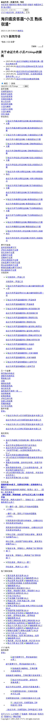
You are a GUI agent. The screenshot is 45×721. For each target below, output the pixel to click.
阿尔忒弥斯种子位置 (9, 265)
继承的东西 (6, 383)
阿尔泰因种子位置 (8, 270)
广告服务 (24, 714)
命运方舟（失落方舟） (15, 13)
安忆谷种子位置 (7, 252)
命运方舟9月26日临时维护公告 (29, 71)
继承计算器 (22, 5)
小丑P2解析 (6, 106)
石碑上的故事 (6, 401)
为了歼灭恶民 (6, 406)
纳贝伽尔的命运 (7, 373)
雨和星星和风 (6, 386)
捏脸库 (30, 5)
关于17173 (5, 714)
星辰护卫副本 (6, 94)
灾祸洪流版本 (6, 99)
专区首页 (5, 5)
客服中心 (8, 716)
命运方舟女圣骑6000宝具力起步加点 (21, 445)
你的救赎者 (6, 393)
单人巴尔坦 (6, 101)
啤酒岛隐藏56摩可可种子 (11, 268)
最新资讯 (13, 5)
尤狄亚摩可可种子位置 (10, 263)
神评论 (20, 31)
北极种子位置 (6, 255)
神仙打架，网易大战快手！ (12, 500)
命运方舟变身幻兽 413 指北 (17, 478)
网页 (6, 83)
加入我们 (7, 7)
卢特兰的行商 (6, 398)
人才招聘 (15, 714)
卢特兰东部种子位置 (9, 250)
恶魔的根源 (6, 404)
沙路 (3, 381)
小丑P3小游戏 (7, 109)
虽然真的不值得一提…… (11, 391)
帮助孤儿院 (6, 378)
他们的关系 (6, 388)
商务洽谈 (33, 714)
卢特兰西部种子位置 (9, 260)
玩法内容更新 (6, 96)
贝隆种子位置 (6, 258)
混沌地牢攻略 (6, 104)
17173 (3, 13)
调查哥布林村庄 (7, 376)
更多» (3, 411)
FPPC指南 (5, 114)
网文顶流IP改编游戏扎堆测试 (13, 490)
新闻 (13, 83)
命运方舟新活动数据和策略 (27, 79)
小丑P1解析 (6, 112)
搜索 (26, 10)
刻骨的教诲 (6, 396)
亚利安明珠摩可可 (8, 247)
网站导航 (17, 716)
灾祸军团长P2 (7, 91)
